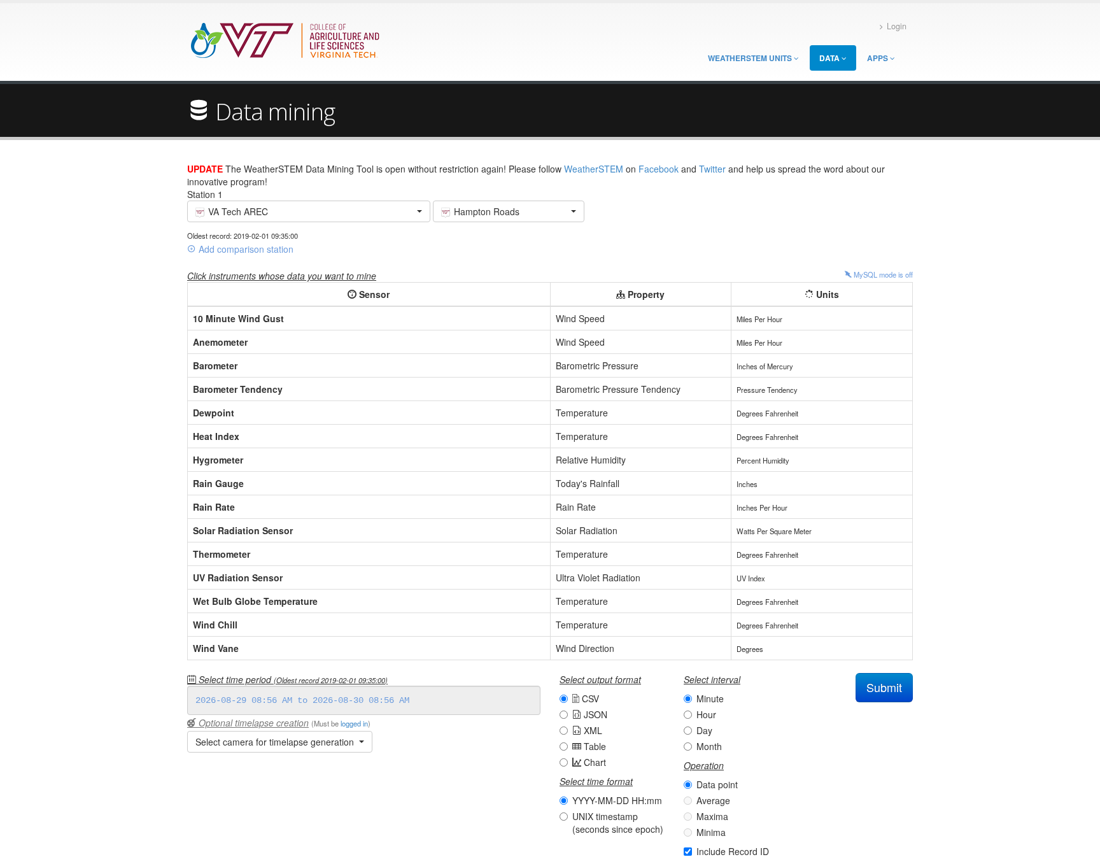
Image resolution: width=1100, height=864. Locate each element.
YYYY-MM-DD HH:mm (617, 800)
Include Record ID (732, 851)
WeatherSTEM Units (751, 58)
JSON (594, 714)
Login (896, 26)
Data (830, 58)
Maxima (712, 816)
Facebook (658, 168)
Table (593, 746)
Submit (884, 687)
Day (704, 730)
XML (591, 730)
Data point (717, 784)
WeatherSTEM (593, 168)
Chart (593, 762)
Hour (706, 714)
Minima (711, 832)
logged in (354, 723)
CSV (589, 698)
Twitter (712, 168)
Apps (878, 58)
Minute (710, 698)
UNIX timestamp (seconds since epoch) (617, 822)
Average (713, 800)
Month (709, 746)
